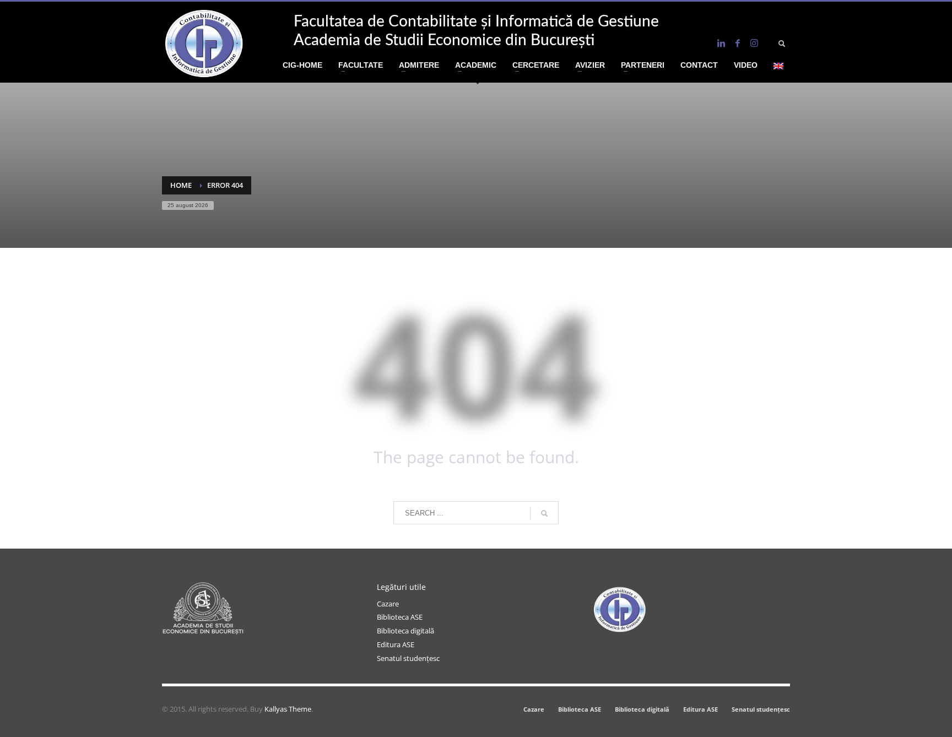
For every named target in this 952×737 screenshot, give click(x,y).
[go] (544, 513)
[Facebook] (737, 43)
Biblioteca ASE (400, 617)
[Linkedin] (721, 43)
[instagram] (754, 43)
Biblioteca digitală (405, 631)
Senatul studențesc (408, 658)
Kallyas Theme (287, 709)
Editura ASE (395, 644)
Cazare (388, 604)
